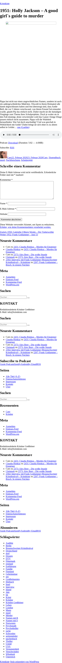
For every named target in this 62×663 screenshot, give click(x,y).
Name (3, 203)
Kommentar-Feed (14, 282)
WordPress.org (12, 284)
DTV (8, 558)
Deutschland (11, 551)
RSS (12, 147)
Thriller (9, 641)
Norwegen (10, 623)
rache (8, 631)
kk (7, 595)
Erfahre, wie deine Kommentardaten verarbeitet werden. (25, 227)
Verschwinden (12, 651)
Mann (8, 610)
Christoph (10, 257)
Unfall (9, 644)
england (9, 564)
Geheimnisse (11, 574)
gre (7, 576)
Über (8, 387)
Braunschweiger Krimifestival (19, 548)
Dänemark (10, 561)
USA (8, 646)
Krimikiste (5, 3)
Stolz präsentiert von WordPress (24, 661)
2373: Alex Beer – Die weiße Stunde (30, 254)
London (9, 607)
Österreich (10, 657)
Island (8, 589)
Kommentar (6, 180)
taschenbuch (11, 638)
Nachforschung (13, 160)
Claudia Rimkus (13, 249)
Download (13, 143)
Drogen (9, 556)
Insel (8, 584)
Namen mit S (12, 620)
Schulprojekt (27, 160)
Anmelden (10, 277)
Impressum (11, 381)
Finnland (10, 571)
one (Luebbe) (23, 127)
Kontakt (9, 384)
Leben (9, 605)
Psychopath (11, 626)
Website (3, 214)
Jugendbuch (54, 157)
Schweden (10, 633)
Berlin (8, 545)
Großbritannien (13, 579)
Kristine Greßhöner (14, 602)
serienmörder (12, 636)
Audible (9, 543)
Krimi (8, 597)
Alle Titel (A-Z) (13, 376)
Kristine (9, 414)
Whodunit (10, 654)
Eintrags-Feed (12, 279)
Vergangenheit (12, 649)
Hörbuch (10, 582)
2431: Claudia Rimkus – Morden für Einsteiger (35, 247)
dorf (8, 553)
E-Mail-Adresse (8, 209)
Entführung (11, 566)
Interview (10, 587)
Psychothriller (12, 628)
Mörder (9, 615)
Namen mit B (12, 618)
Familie (9, 569)
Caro (9, 157)
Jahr (8, 592)
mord (2, 160)
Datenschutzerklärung (16, 379)
